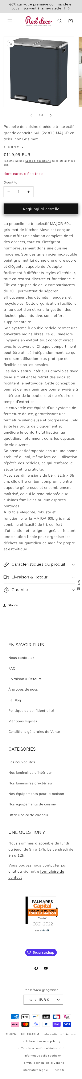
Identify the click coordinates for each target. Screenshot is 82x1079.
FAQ (12, 668)
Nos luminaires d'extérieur (30, 783)
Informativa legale (35, 1069)
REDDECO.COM (28, 1033)
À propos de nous (23, 689)
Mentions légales (22, 721)
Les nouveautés (21, 762)
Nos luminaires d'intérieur (30, 772)
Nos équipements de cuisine (32, 804)
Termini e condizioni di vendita (43, 1062)
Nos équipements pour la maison (36, 794)
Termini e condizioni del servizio (43, 1048)
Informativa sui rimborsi (60, 1034)
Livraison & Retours (25, 679)
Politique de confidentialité (31, 710)
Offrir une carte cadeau (28, 815)
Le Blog (14, 700)
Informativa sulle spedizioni (43, 1055)
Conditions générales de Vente (34, 731)
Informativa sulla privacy (43, 1041)
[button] (9, 21)
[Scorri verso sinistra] (31, 115)
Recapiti (58, 1069)
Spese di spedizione (38, 160)
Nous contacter (21, 658)
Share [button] (13, 605)
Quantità (10, 182)
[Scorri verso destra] (51, 115)
